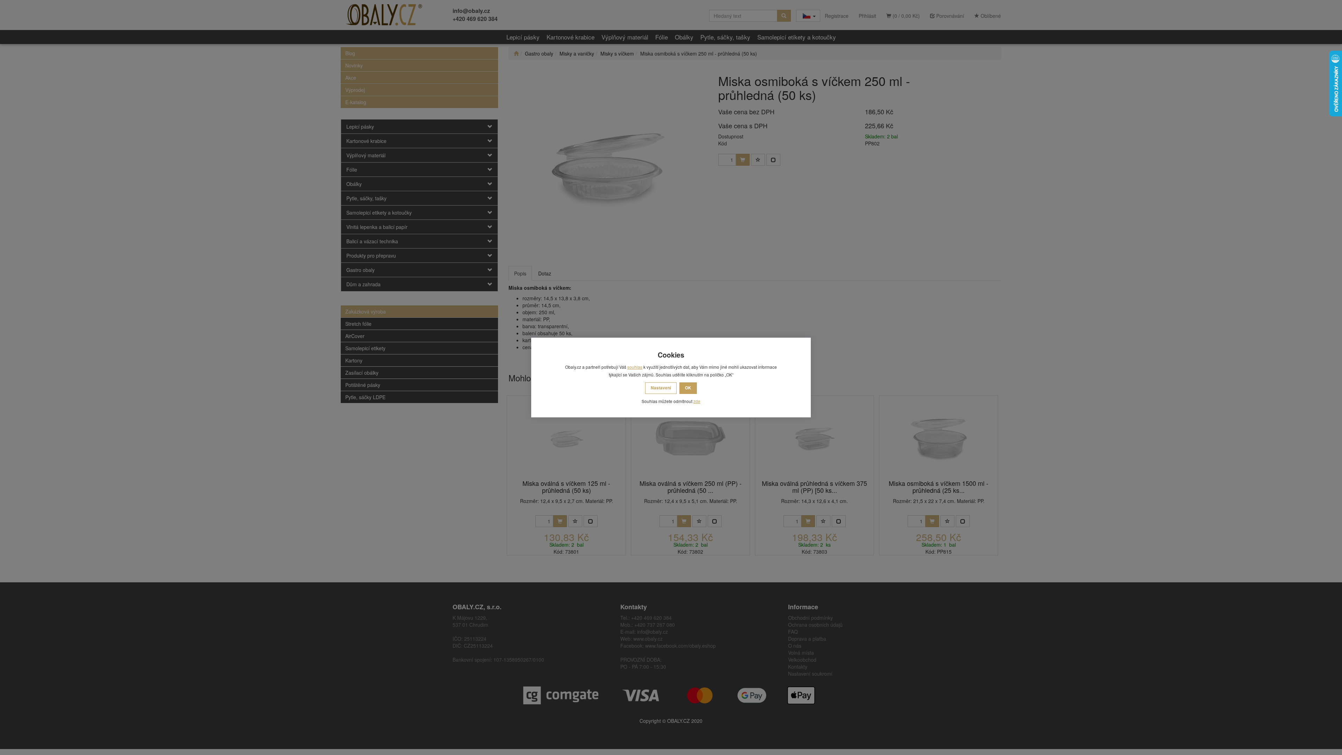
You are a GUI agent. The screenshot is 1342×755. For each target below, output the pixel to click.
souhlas (634, 367)
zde (696, 401)
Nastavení (661, 388)
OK (688, 388)
